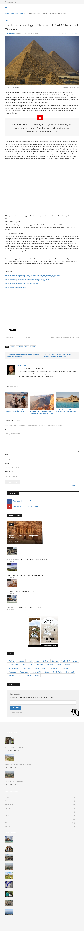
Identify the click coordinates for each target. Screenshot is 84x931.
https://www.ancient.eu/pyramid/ (15, 288)
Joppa (59, 665)
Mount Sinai (27, 668)
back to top (75, 485)
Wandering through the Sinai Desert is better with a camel (15, 410)
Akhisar (11, 661)
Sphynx (33, 346)
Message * (8, 430)
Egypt (22, 14)
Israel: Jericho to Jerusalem (14, 781)
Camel (30, 661)
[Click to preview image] (42, 60)
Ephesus (55, 661)
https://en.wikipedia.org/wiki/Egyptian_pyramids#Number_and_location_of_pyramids (32, 276)
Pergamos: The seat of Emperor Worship (18, 764)
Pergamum (12, 672)
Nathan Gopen (11, 33)
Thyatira (29, 676)
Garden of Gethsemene (69, 661)
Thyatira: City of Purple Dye (14, 747)
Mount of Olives (14, 668)
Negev (37, 668)
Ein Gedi (45, 661)
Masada (67, 665)
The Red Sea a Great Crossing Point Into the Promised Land (66, 410)
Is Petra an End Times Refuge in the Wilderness (24, 536)
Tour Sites (14, 14)
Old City (45, 668)
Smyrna (11, 676)
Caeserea (21, 661)
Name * (7, 455)
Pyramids (20, 346)
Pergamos (65, 668)
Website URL (9, 472)
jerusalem (39, 665)
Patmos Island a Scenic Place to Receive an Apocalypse (25, 575)
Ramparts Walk (36, 672)
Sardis (47, 672)
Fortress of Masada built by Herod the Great (21, 591)
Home (7, 14)
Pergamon (54, 668)
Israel (9, 579)
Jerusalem (10, 547)
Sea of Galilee (57, 672)
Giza (27, 346)
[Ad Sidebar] (43, 631)
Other (11, 524)
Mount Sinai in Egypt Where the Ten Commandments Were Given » (57, 355)
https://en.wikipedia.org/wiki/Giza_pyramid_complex (22, 284)
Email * (7, 463)
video (37, 676)
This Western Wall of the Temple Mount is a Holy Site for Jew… (27, 559)
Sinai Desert (70, 672)
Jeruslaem (49, 665)
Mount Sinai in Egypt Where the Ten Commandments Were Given (41, 412)
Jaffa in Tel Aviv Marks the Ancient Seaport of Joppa (24, 607)
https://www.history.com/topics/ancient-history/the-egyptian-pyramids (27, 280)
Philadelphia (24, 672)
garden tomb (13, 665)
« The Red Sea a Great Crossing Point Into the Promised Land (23, 355)
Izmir (30, 665)
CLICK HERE (22, 368)
